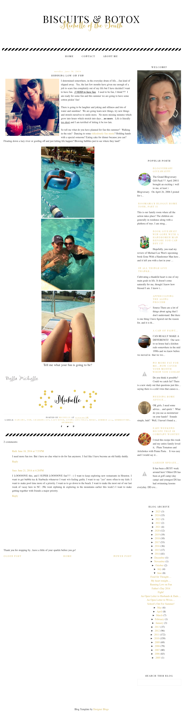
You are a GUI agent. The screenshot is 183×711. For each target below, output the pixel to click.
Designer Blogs (101, 709)
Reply (15, 461)
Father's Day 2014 (161, 588)
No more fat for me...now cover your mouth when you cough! (166, 367)
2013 (157, 627)
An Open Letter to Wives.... (161, 599)
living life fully (77, 420)
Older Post (12, 555)
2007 (157, 650)
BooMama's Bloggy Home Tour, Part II (157, 205)
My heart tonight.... (161, 580)
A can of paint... (165, 330)
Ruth (14, 451)
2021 (157, 526)
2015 (157, 550)
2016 (157, 546)
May (159, 607)
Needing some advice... (164, 398)
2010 (156, 638)
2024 (157, 515)
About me (110, 56)
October (159, 565)
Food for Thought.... (160, 576)
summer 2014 (105, 420)
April (159, 611)
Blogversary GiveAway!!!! (163, 170)
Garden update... (166, 462)
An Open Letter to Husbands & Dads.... (161, 596)
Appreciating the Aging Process (163, 299)
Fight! (161, 592)
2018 (157, 538)
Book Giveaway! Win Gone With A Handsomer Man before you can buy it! (166, 237)
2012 (157, 630)
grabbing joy (41, 420)
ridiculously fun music (103, 133)
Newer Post (122, 555)
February (159, 619)
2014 (157, 553)
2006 (157, 653)
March (159, 615)
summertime (122, 420)
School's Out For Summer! (161, 603)
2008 (157, 646)
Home (69, 56)
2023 (157, 519)
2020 (157, 530)
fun (29, 420)
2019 (157, 534)
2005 (157, 657)
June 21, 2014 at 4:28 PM (31, 470)
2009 (157, 642)
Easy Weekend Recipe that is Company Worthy (166, 431)
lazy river (58, 420)
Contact (88, 56)
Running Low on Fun (161, 584)
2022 (157, 523)
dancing (20, 420)
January (159, 623)
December (159, 557)
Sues (14, 470)
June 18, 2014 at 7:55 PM (31, 451)
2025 (157, 511)
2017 (157, 542)
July (159, 569)
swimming (68, 422)
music (93, 420)
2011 (156, 634)
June (159, 573)
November (159, 561)
